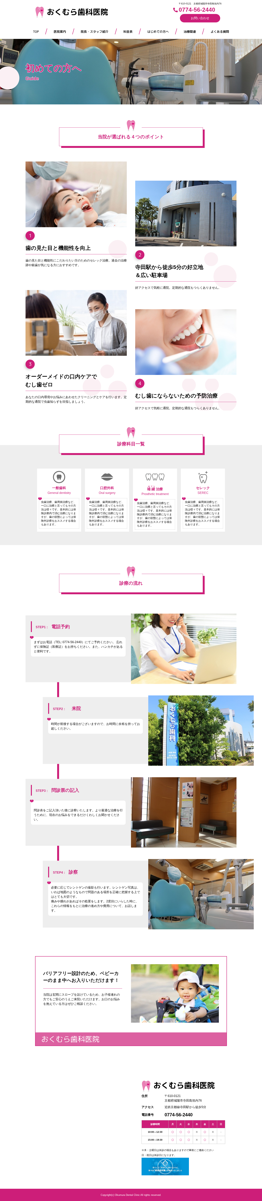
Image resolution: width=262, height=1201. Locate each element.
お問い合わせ (200, 18)
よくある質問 (220, 32)
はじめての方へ (158, 32)
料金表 (128, 32)
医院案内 (60, 32)
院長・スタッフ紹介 (94, 32)
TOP (36, 32)
